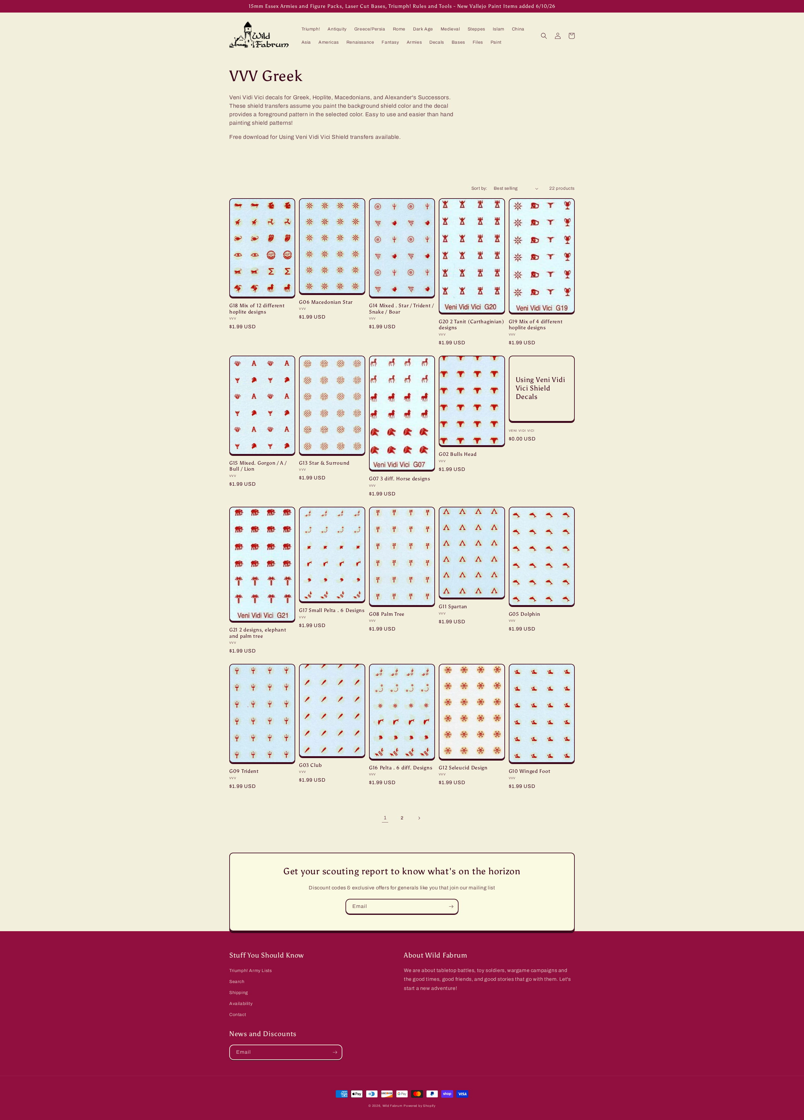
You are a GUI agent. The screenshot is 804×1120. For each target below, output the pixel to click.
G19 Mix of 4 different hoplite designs (536, 325)
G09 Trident (244, 771)
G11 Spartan (453, 606)
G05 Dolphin (525, 614)
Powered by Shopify (420, 1105)
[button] (544, 36)
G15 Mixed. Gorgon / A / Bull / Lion (258, 466)
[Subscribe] (451, 906)
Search (237, 981)
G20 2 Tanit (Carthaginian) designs (471, 325)
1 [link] (385, 817)
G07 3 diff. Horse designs (399, 479)
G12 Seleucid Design (463, 768)
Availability (241, 1003)
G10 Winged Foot (530, 771)
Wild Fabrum (393, 1105)
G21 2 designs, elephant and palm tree (257, 633)
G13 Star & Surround (324, 463)
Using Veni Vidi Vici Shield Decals (540, 388)
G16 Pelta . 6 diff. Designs (400, 768)
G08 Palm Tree (387, 614)
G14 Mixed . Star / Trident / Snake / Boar (401, 308)
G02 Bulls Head (457, 454)
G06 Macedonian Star (326, 302)
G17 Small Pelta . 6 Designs (331, 610)
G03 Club (310, 765)
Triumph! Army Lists (250, 970)
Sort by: (479, 188)
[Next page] (419, 818)
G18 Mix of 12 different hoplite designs (257, 308)
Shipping (238, 992)
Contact (237, 1014)
